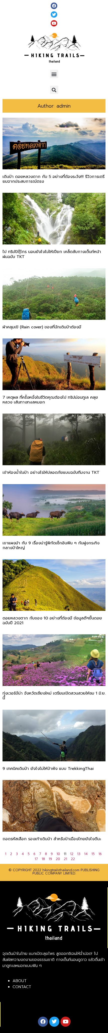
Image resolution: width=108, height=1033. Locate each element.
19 (50, 859)
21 (65, 859)
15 (93, 854)
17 (36, 859)
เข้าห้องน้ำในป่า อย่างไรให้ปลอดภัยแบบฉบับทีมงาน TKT (51, 472)
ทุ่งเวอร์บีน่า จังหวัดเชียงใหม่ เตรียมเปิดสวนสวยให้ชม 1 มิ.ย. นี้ (54, 695)
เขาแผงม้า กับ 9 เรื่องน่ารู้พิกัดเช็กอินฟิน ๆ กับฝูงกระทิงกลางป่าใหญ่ (51, 545)
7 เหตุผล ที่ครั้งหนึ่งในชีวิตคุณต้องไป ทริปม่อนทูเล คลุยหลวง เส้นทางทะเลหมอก (50, 399)
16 (100, 854)
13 (78, 854)
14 (86, 854)
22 (73, 859)
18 (43, 859)
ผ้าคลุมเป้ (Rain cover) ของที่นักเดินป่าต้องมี (42, 327)
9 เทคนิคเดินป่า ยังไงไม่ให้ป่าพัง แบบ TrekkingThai (48, 769)
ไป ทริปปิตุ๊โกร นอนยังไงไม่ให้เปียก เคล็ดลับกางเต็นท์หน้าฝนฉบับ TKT (52, 254)
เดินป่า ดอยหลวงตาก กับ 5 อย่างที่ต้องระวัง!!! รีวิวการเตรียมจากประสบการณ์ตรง (53, 179)
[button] (54, 74)
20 (58, 859)
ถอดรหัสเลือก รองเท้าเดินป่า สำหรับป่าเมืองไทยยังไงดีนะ (52, 839)
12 (71, 854)
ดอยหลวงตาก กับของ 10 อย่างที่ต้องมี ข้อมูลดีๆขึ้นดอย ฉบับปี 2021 (52, 620)
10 (58, 854)
